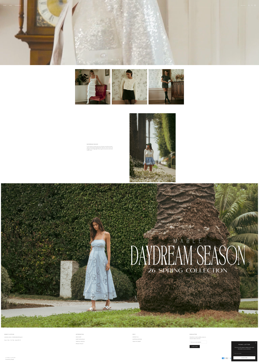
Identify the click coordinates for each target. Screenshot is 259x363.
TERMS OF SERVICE (80, 341)
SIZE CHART (78, 337)
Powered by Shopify (9, 359)
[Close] (255, 342)
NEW (10, 5)
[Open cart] (255, 5)
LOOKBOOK (18, 5)
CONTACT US (135, 337)
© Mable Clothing (10, 357)
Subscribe (244, 357)
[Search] (252, 5)
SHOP (4, 5)
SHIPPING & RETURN (137, 339)
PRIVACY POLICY (79, 343)
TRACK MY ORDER (137, 341)
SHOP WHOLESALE (80, 339)
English (243, 5)
